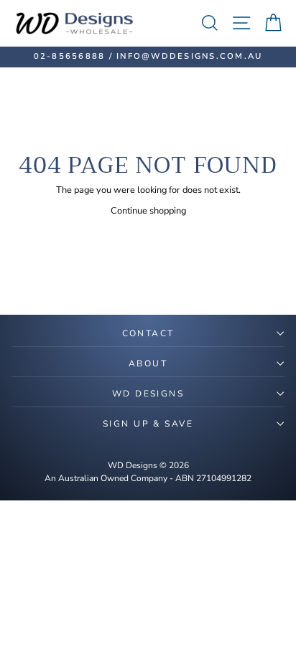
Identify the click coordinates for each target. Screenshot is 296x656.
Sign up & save (148, 423)
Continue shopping (148, 210)
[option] (148, 57)
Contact (148, 333)
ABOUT (148, 363)
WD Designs (148, 393)
